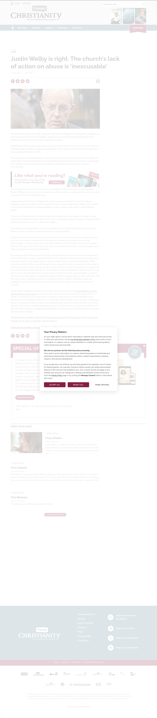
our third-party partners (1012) (83, 339)
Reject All (78, 385)
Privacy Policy (56, 375)
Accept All (54, 385)
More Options (102, 385)
